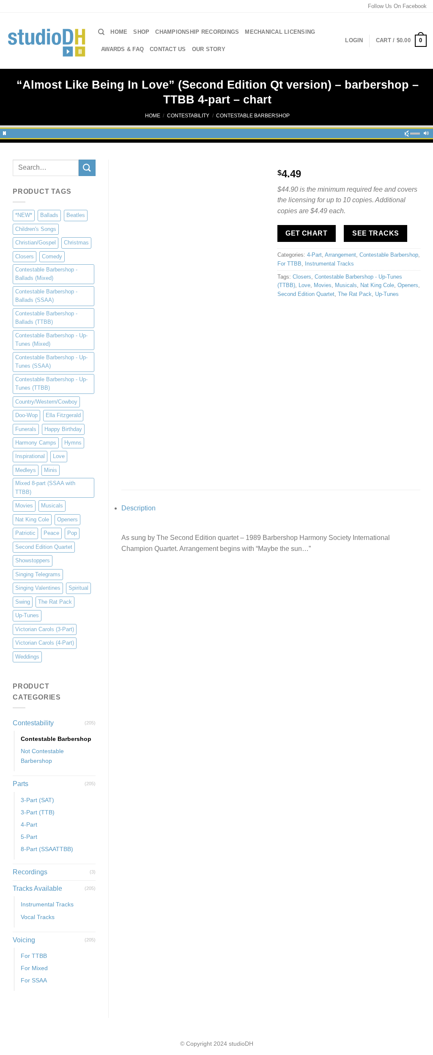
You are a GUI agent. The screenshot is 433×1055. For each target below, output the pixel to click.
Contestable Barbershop (253, 116)
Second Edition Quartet (43, 547)
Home (118, 32)
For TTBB (34, 955)
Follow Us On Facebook (397, 6)
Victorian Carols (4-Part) (44, 643)
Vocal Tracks (38, 917)
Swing (22, 602)
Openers (67, 519)
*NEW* (23, 215)
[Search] (101, 32)
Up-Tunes (27, 615)
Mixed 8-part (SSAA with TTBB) (45, 487)
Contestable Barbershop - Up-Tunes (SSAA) (51, 361)
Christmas (76, 242)
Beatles (75, 215)
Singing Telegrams (37, 574)
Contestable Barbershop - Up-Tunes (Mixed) (51, 339)
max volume (426, 132)
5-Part (29, 836)
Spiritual (78, 588)
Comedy (52, 256)
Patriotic (25, 533)
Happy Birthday (63, 429)
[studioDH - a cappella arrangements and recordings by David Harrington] (45, 41)
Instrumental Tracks (47, 904)
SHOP (141, 32)
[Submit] (87, 168)
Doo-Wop (26, 415)
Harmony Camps (35, 442)
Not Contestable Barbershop (42, 756)
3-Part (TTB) (38, 812)
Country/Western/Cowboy (46, 402)
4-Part (29, 824)
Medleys (25, 470)
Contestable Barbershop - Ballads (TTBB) (46, 317)
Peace (51, 533)
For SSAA (34, 980)
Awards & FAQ (122, 49)
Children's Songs (35, 229)
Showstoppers (32, 560)
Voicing (24, 940)
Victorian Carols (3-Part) (44, 629)
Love (59, 456)
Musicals (52, 505)
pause (4, 132)
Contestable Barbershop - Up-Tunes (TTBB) (51, 383)
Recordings (30, 872)
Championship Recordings (197, 32)
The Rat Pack (55, 602)
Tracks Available (37, 888)
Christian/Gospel (35, 242)
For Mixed (34, 968)
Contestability (188, 116)
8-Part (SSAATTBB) (47, 849)
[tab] (270, 508)
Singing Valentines (37, 588)
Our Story (208, 49)
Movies (24, 505)
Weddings (27, 657)
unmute (409, 132)
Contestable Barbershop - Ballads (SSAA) (46, 295)
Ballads (49, 215)
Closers (24, 256)
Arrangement (340, 255)
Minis (50, 470)
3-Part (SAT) (37, 800)
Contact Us (168, 49)
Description (138, 508)
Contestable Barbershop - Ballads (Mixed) (46, 273)
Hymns (73, 442)
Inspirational (30, 456)
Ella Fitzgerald (63, 415)
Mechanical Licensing (280, 32)
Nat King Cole (32, 519)
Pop (72, 533)
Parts (20, 783)
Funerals (25, 429)
